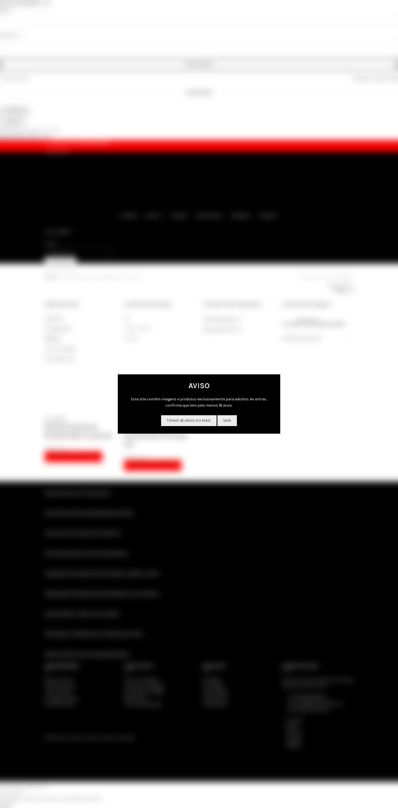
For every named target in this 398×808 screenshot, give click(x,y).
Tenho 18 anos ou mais (189, 420)
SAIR (227, 420)
